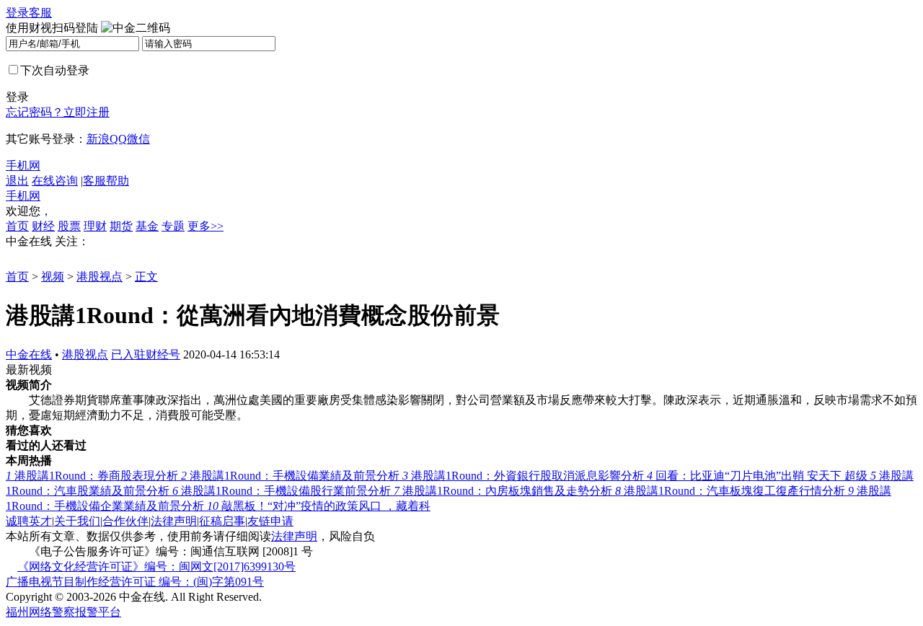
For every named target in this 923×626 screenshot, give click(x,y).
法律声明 (174, 521)
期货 (121, 226)
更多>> (205, 226)
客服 (40, 12)
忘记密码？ (34, 112)
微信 (138, 139)
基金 (147, 226)
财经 (43, 226)
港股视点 (99, 276)
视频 (52, 276)
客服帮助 (106, 181)
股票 (69, 226)
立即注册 (86, 112)
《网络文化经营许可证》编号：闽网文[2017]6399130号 (156, 566)
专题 (173, 226)
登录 (17, 12)
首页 (17, 226)
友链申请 (270, 521)
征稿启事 (222, 521)
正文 (146, 276)
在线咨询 (55, 181)
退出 (17, 181)
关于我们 (77, 521)
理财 (95, 226)
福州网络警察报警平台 (63, 612)
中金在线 (29, 354)
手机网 (23, 165)
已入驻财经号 (145, 354)
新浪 (98, 139)
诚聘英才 (29, 521)
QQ (118, 139)
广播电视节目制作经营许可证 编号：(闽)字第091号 (135, 582)
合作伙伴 (125, 521)
